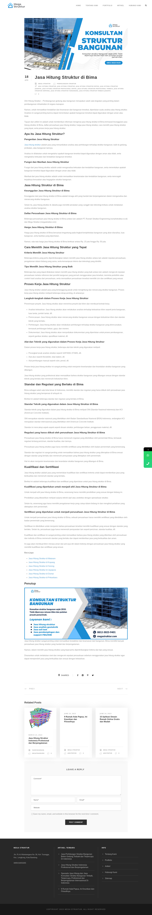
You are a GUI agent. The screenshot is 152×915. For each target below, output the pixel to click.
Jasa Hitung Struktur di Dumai (41, 574)
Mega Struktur (44, 83)
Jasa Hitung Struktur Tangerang (64, 91)
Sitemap (108, 878)
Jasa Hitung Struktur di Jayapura (42, 570)
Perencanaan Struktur (66, 83)
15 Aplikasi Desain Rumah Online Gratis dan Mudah (110, 719)
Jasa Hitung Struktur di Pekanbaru (42, 577)
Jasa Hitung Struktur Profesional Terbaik (95, 88)
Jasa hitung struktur (32, 145)
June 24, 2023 (70, 714)
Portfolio (107, 5)
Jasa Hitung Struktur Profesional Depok (59, 88)
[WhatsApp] (148, 455)
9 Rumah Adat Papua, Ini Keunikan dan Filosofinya (75, 719)
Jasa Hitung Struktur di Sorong (41, 566)
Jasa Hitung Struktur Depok (87, 86)
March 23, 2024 (35, 735)
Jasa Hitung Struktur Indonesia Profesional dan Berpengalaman (38, 740)
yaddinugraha (38, 750)
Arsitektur (72, 753)
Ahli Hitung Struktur (47, 86)
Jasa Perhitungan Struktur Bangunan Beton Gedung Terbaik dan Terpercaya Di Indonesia (77, 856)
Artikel (120, 5)
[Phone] (148, 463)
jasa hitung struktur (66, 86)
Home (78, 5)
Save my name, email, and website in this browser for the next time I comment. (66, 814)
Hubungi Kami (135, 5)
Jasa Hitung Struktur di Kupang (41, 562)
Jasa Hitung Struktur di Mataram (41, 558)
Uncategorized (38, 753)
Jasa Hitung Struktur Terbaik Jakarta (95, 91)
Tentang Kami (92, 5)
